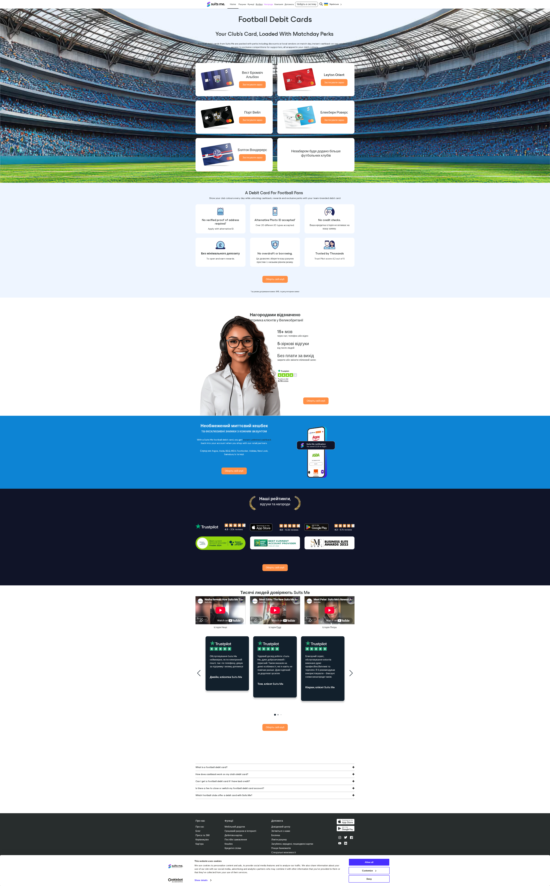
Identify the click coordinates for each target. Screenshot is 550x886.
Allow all (369, 862)
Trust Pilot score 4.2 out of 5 (329, 258)
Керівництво (202, 839)
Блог (198, 831)
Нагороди (268, 4)
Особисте (232, 4)
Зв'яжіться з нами (280, 831)
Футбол (259, 4)
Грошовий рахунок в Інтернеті (240, 831)
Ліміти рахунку (279, 839)
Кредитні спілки (233, 848)
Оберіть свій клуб (275, 279)
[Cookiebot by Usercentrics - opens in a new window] (175, 880)
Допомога (289, 4)
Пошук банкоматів (281, 848)
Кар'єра (200, 843)
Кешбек (229, 843)
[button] (275, 715)
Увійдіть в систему (306, 4)
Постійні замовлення (236, 839)
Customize (367, 870)
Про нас (200, 826)
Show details (201, 880)
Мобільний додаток (235, 826)
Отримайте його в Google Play (345, 828)
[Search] (321, 4)
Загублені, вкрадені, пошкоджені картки (292, 843)
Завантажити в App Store (345, 821)
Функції (250, 4)
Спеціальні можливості (283, 852)
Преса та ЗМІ (203, 835)
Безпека (275, 835)
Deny (369, 879)
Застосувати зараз (252, 84)
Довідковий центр (280, 826)
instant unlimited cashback (256, 439)
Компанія (278, 4)
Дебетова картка (233, 835)
